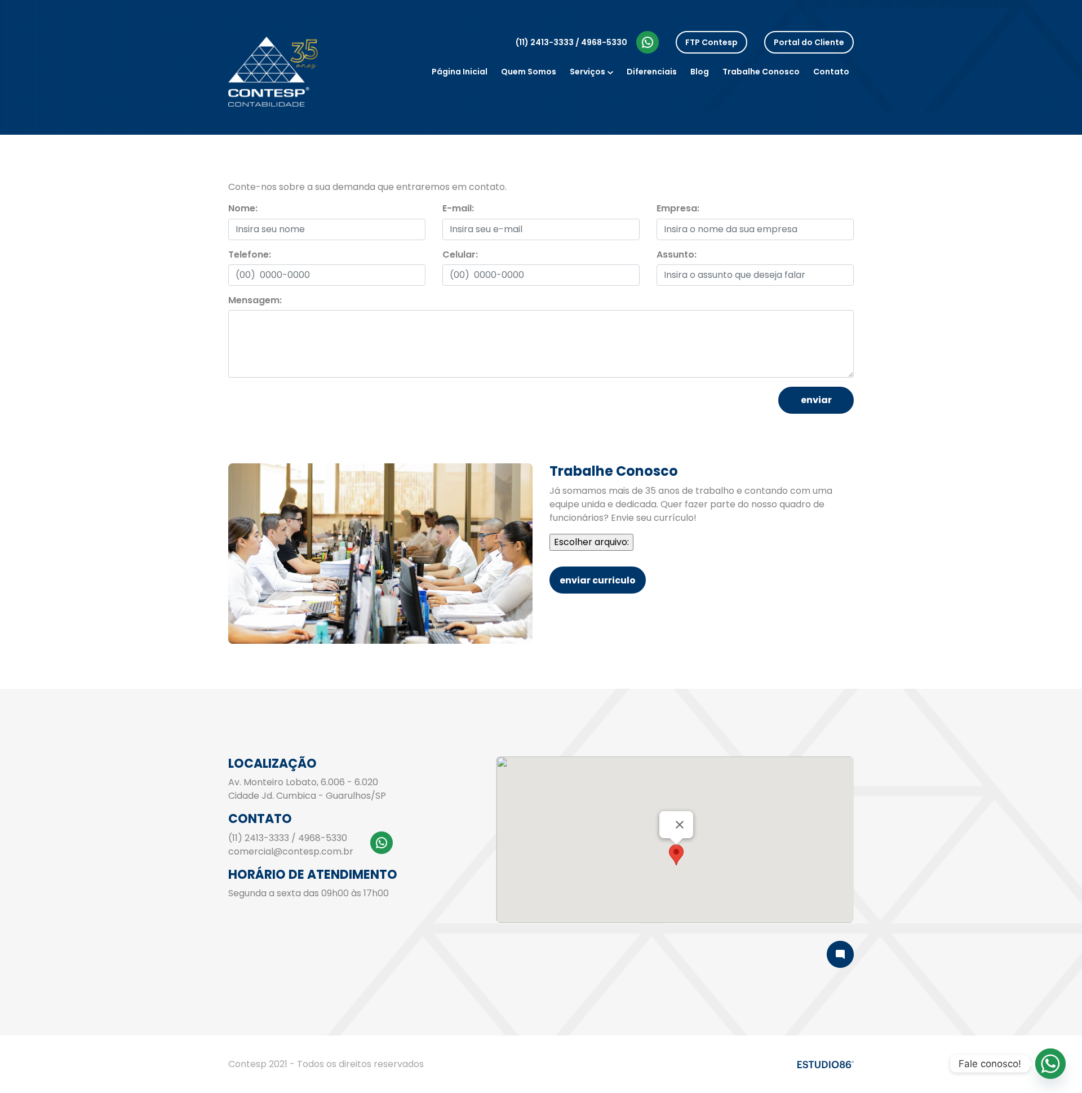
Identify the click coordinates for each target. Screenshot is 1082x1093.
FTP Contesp (711, 42)
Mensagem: (255, 300)
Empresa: (678, 208)
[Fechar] (679, 824)
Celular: (460, 254)
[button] (676, 854)
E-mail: (458, 208)
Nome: (243, 208)
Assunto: (677, 254)
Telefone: (249, 254)
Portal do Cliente (809, 42)
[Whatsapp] (1050, 1063)
